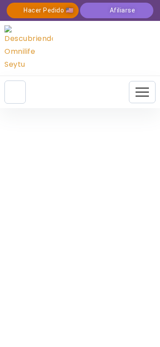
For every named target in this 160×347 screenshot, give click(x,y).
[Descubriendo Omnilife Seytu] (28, 48)
